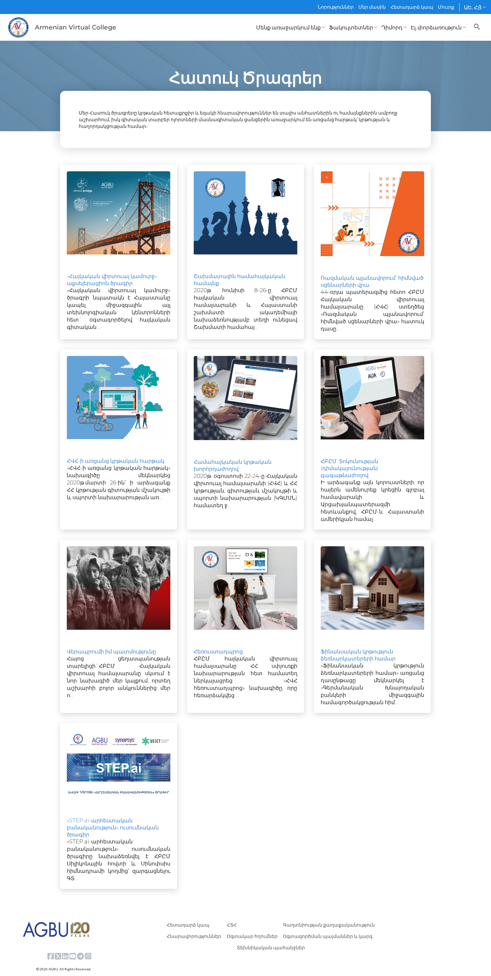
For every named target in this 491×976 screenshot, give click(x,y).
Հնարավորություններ (194, 936)
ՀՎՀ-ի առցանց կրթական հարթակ (115, 461)
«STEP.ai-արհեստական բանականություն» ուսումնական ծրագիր (113, 827)
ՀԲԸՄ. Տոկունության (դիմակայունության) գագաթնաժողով (349, 468)
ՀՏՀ (232, 925)
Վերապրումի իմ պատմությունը (111, 651)
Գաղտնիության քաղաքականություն (329, 925)
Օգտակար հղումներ (252, 936)
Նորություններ (336, 7)
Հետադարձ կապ (411, 7)
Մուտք (446, 7)
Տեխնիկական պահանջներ (271, 947)
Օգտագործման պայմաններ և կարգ (327, 936)
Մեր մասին (372, 7)
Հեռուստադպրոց (218, 651)
